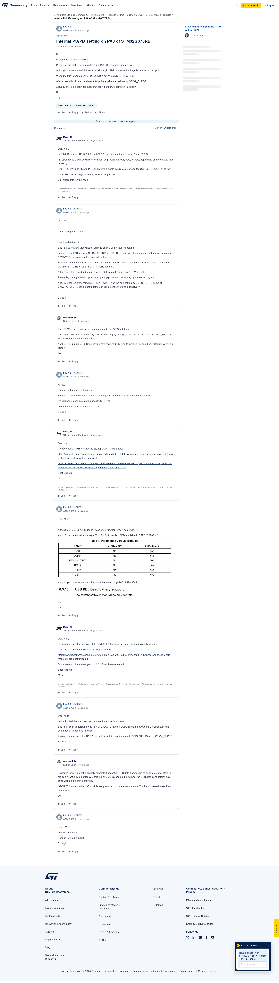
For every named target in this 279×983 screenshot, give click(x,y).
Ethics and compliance (198, 900)
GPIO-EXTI (64, 105)
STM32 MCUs (134, 15)
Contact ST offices (109, 897)
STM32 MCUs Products (158, 15)
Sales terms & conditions (146, 971)
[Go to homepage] (66, 880)
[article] (116, 167)
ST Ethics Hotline (195, 908)
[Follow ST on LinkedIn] (194, 938)
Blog (47, 947)
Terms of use (122, 971)
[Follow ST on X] (187, 938)
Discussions (97, 15)
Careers (49, 932)
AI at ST (103, 940)
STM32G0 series (85, 105)
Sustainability (52, 916)
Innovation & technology (58, 924)
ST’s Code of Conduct (198, 916)
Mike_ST (67, 137)
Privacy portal (187, 971)
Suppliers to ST (53, 939)
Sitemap (158, 905)
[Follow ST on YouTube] (212, 938)
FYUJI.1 (67, 27)
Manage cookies (207, 971)
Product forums (116, 15)
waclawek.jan (70, 317)
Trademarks (169, 971)
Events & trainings (109, 932)
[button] (251, 5)
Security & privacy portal (199, 924)
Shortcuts (159, 897)
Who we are (51, 900)
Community (105, 916)
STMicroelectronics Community (71, 15)
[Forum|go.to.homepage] (14, 5)
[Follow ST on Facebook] (206, 938)
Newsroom (105, 924)
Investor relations (54, 908)
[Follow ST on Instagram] (200, 938)
